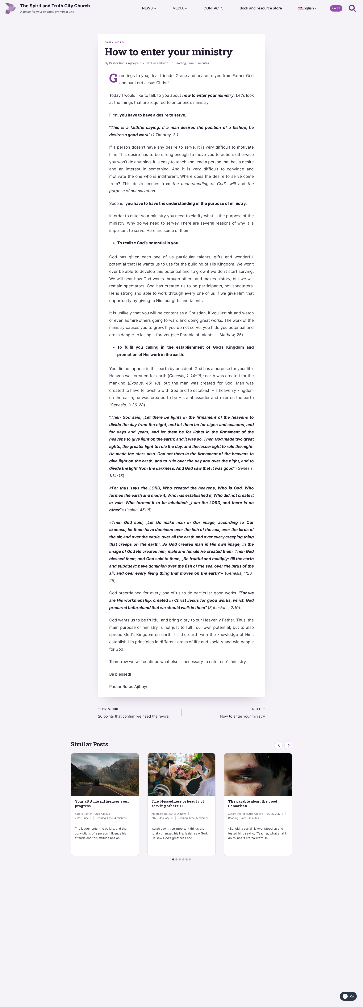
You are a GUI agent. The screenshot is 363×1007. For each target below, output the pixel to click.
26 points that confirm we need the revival (134, 712)
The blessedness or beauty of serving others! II (177, 803)
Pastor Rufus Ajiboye (123, 63)
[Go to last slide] (279, 745)
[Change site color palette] (348, 996)
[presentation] (105, 774)
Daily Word (114, 42)
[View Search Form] (352, 8)
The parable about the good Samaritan (252, 803)
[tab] (173, 859)
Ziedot (336, 8)
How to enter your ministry (242, 712)
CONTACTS (214, 8)
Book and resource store (261, 8)
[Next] (288, 745)
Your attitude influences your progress (102, 803)
